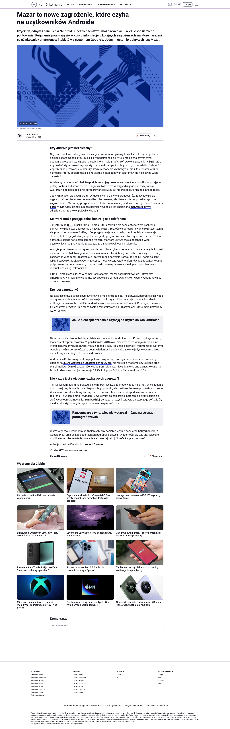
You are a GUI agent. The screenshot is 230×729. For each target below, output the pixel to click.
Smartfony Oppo (37, 692)
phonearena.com (79, 450)
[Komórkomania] (52, 4)
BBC (69, 225)
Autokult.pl (126, 4)
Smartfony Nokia (37, 686)
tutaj (81, 724)
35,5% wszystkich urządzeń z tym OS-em (87, 362)
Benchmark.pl (86, 4)
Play (159, 678)
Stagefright (91, 182)
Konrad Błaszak (94, 444)
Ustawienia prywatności (156, 705)
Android (118, 675)
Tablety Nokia (78, 686)
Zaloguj (188, 4)
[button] (177, 4)
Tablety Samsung (79, 678)
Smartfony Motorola (38, 683)
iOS (117, 678)
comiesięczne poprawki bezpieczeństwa (88, 199)
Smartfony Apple (37, 675)
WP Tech (70, 4)
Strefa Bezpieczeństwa (130, 438)
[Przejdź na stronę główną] (34, 6)
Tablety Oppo (78, 692)
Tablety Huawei (78, 680)
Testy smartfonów (37, 695)
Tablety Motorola (79, 683)
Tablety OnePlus (79, 689)
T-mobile (161, 680)
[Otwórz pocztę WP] (170, 4)
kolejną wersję (119, 182)
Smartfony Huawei (37, 680)
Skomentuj (145, 135)
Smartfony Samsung (38, 678)
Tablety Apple (78, 675)
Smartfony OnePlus (38, 689)
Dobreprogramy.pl (106, 4)
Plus (159, 683)
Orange (160, 675)
